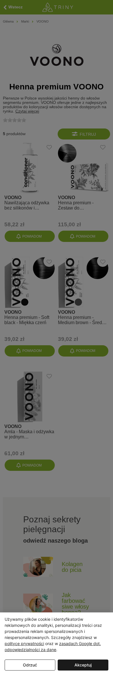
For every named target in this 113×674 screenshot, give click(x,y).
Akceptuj (83, 664)
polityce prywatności (24, 643)
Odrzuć (30, 664)
